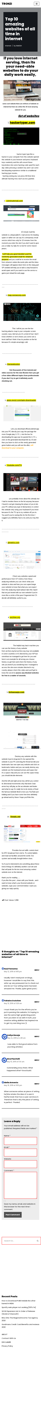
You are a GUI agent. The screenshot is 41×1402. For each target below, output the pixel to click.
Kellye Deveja (13, 1035)
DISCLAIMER (6, 1342)
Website (7, 1159)
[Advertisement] (20, 922)
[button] (37, 1241)
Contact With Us (9, 1338)
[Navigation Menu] (36, 4)
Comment (9, 1170)
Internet (8, 46)
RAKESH (19, 46)
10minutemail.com (14, 201)
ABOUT (4, 1334)
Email (7, 1147)
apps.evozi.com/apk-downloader (21, 400)
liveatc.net (15, 816)
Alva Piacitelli (13, 1059)
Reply (37, 970)
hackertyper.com (22, 122)
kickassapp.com (16, 692)
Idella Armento (11, 1082)
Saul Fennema (11, 969)
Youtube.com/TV (14, 465)
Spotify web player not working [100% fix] (19, 1307)
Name (7, 1135)
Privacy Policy (7, 1346)
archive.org (15, 617)
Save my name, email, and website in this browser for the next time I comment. (19, 1207)
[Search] (38, 1241)
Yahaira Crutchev (12, 1000)
